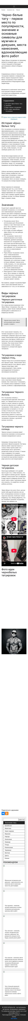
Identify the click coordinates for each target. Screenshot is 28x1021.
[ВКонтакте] (3, 813)
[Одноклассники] (6, 813)
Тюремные (8, 850)
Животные (8, 828)
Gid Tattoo (14, 1018)
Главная (3, 9)
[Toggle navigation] (14, 6)
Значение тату (10, 9)
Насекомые (8, 839)
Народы (7, 836)
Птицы (7, 844)
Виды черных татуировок (13, 107)
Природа (7, 842)
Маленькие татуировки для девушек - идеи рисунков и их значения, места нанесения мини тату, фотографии (14, 883)
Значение (8, 105)
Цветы (7, 855)
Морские (7, 834)
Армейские (8, 825)
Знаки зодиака (9, 831)
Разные (18, 9)
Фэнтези (7, 853)
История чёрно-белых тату (13, 103)
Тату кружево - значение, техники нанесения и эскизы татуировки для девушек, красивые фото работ (13, 908)
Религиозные (9, 847)
